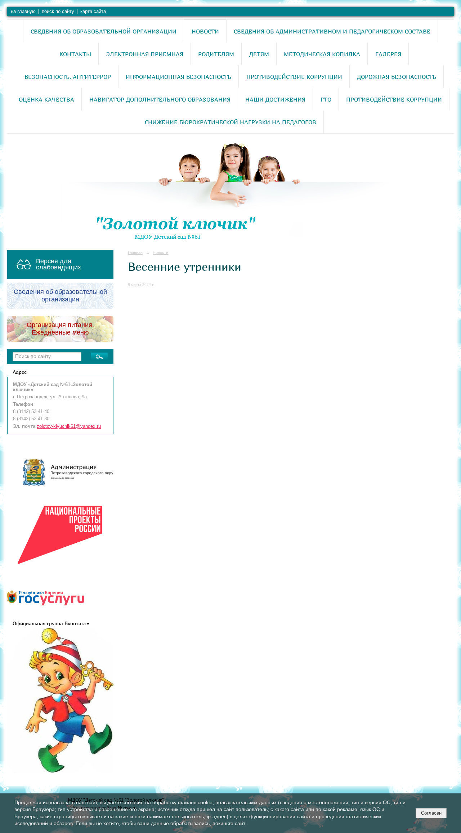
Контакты (75, 54)
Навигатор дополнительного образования (159, 99)
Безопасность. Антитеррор (67, 76)
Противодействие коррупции (294, 76)
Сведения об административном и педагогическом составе (332, 31)
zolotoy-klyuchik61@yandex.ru (69, 426)
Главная (135, 252)
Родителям (216, 54)
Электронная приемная (144, 54)
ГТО (326, 99)
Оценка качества (46, 99)
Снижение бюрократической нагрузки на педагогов (230, 122)
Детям (259, 54)
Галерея (388, 54)
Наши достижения (275, 99)
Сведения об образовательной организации (103, 31)
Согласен (431, 813)
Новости (205, 31)
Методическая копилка (322, 54)
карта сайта (93, 11)
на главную (23, 11)
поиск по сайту (58, 11)
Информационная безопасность (178, 76)
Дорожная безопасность (396, 76)
